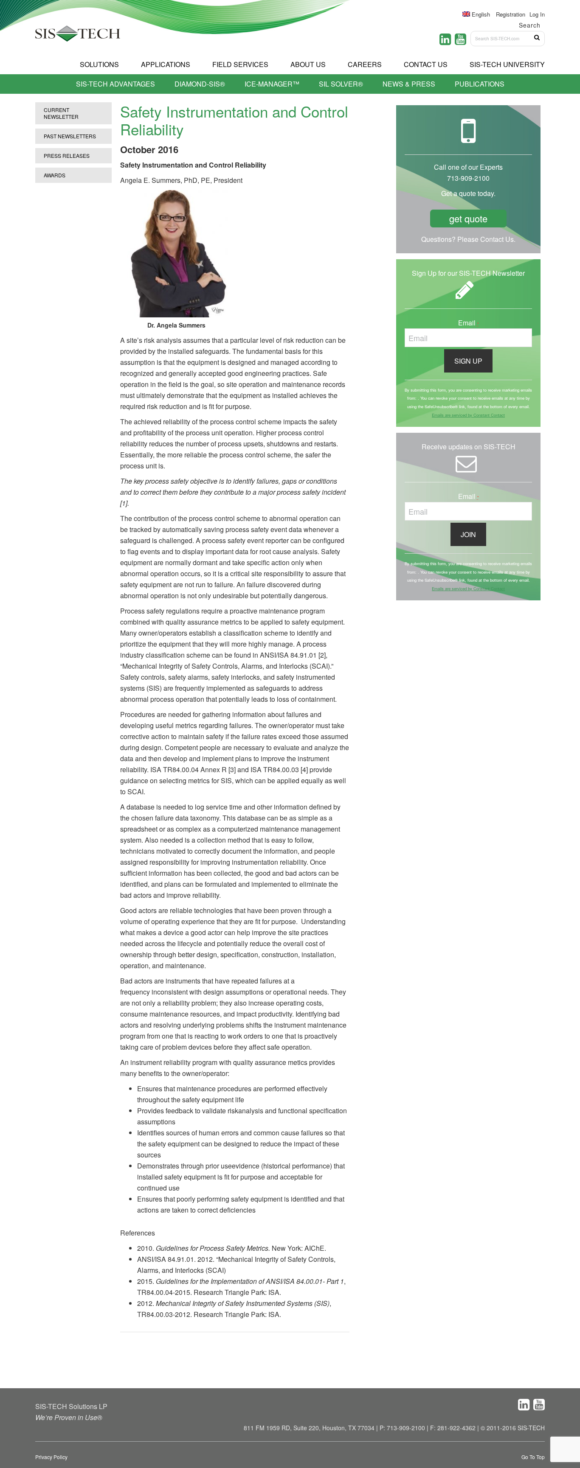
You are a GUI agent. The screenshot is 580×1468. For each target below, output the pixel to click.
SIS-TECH (77, 36)
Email (468, 323)
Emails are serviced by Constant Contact (468, 415)
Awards (54, 175)
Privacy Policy (51, 1456)
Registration (510, 14)
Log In (537, 14)
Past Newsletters (70, 136)
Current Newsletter (61, 113)
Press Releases (67, 155)
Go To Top (533, 1456)
